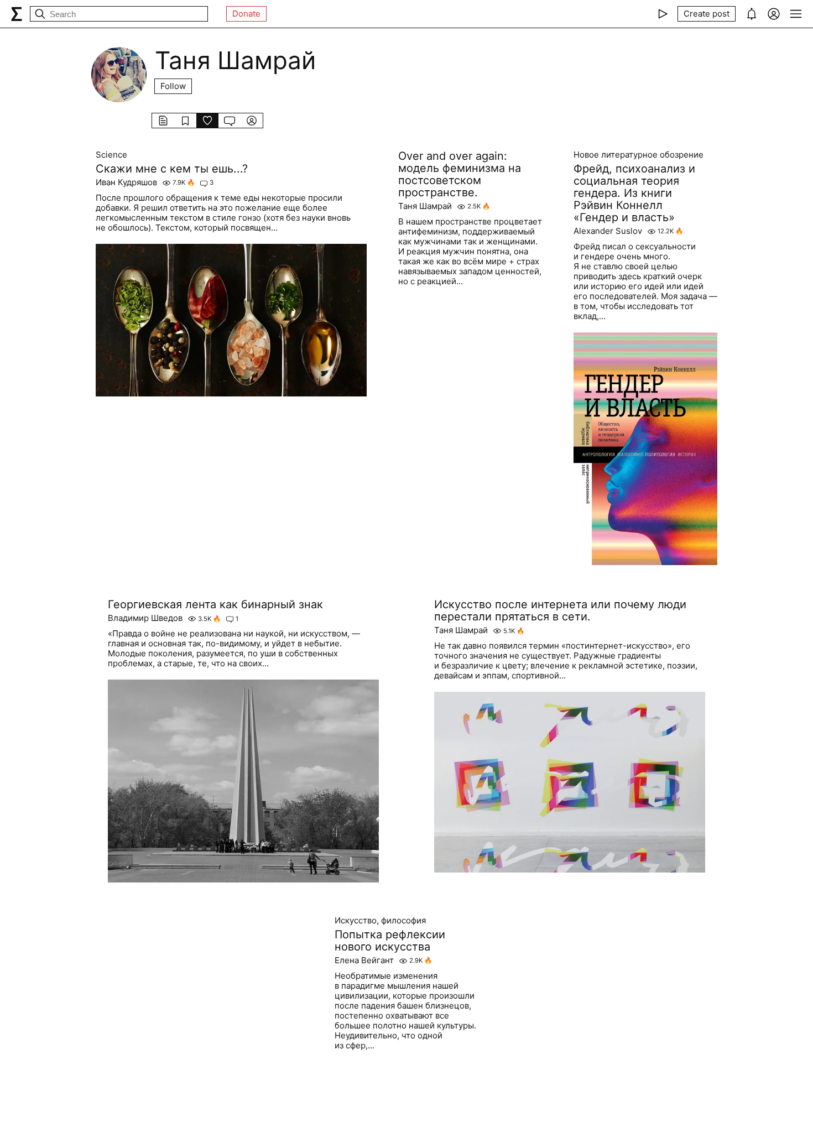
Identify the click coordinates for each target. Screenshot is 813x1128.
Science (111, 155)
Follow (173, 86)
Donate (246, 13)
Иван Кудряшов (126, 182)
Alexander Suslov (608, 231)
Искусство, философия (380, 921)
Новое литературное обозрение (638, 155)
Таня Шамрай (425, 206)
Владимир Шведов (145, 618)
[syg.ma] (16, 14)
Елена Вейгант (364, 960)
